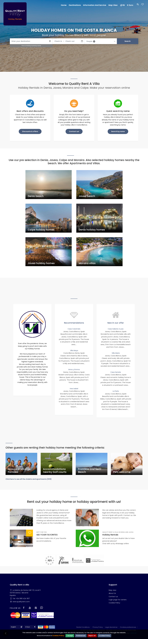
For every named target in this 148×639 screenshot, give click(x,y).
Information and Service (94, 5)
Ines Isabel (74, 388)
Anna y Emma (74, 369)
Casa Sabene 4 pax (115, 329)
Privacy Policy (98, 627)
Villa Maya (74, 350)
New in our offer (115, 322)
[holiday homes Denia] (15, 14)
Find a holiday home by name (31, 46)
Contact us (113, 596)
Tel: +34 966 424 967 (21, 598)
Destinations (75, 5)
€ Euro (130, 5)
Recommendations (74, 322)
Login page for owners (117, 599)
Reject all (92, 635)
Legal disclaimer (111, 627)
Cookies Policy (58, 635)
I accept (70, 635)
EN (123, 5)
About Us (112, 593)
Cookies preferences (128, 627)
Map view (112, 590)
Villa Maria (116, 353)
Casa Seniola (115, 372)
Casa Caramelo (74, 329)
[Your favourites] (142, 5)
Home (63, 5)
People (90, 41)
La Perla (116, 391)
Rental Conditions (83, 627)
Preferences (80, 635)
